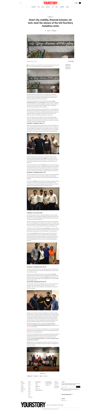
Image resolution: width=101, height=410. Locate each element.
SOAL (50, 329)
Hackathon (29, 376)
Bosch (36, 376)
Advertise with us (42, 373)
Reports (50, 16)
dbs (40, 376)
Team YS (48, 30)
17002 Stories (54, 30)
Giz (45, 376)
